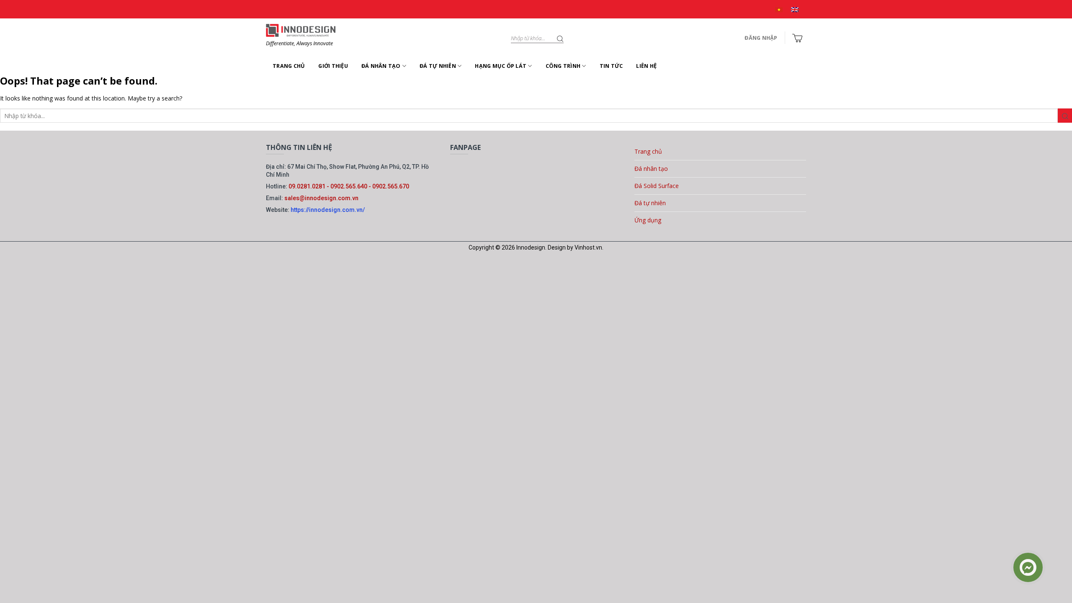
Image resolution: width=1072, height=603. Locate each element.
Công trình (563, 66)
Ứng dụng (647, 220)
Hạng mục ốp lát (500, 66)
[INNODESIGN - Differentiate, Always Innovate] (300, 30)
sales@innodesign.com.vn (321, 198)
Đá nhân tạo (381, 66)
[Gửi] (560, 38)
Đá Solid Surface (656, 186)
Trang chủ (289, 66)
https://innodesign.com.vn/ (328, 209)
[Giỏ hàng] (797, 38)
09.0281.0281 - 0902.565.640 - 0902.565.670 (349, 186)
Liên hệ (646, 66)
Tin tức (611, 66)
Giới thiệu (333, 66)
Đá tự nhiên (438, 66)
